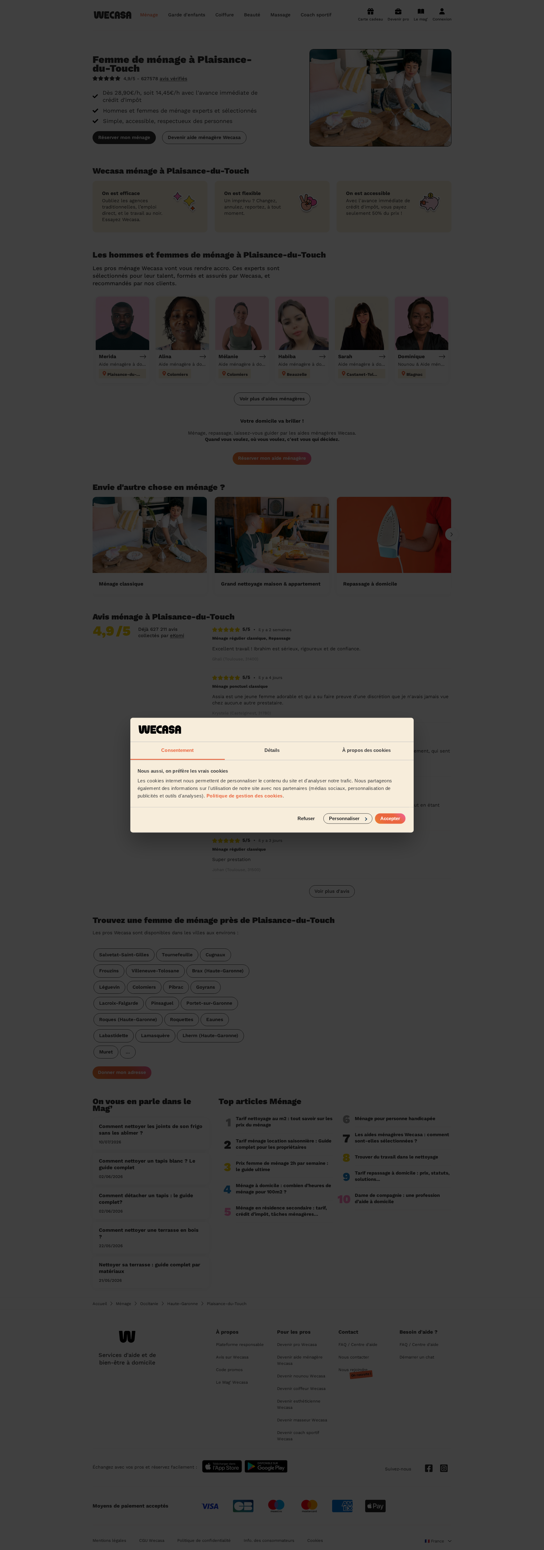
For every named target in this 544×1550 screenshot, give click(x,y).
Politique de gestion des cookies (245, 796)
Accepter (390, 818)
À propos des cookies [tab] (366, 750)
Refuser (306, 818)
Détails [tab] (272, 750)
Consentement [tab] (177, 750)
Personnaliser (344, 818)
